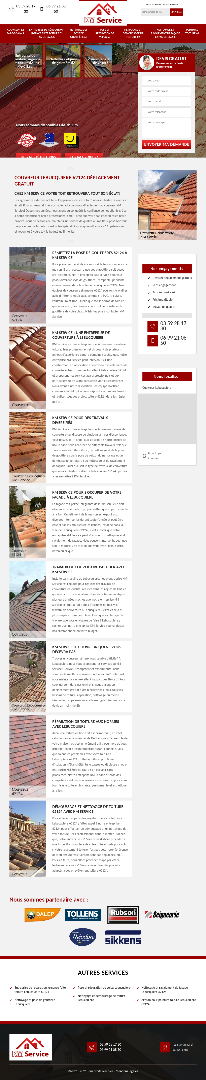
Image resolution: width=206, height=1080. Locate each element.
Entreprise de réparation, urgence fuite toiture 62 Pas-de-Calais (46, 33)
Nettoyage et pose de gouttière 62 (78, 33)
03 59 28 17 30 (25, 9)
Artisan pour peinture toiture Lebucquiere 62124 (168, 1002)
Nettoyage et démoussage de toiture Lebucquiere (102, 998)
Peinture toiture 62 (192, 31)
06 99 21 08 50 (56, 9)
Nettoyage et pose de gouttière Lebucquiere (34, 1002)
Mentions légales (127, 1071)
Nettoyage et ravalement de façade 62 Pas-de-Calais (165, 33)
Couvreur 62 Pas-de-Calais (15, 31)
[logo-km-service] (103, 13)
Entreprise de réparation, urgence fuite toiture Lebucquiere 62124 (40, 990)
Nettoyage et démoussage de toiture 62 (133, 33)
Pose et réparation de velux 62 (105, 33)
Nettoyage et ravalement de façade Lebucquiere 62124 (164, 990)
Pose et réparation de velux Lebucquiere (104, 987)
